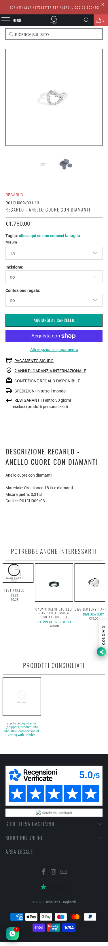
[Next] (98, 97)
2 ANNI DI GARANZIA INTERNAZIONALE (50, 371)
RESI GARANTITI (29, 400)
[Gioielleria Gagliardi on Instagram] (54, 872)
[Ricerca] (86, 20)
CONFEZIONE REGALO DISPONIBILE (47, 381)
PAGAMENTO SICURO (34, 360)
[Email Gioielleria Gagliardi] (63, 872)
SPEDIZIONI (25, 391)
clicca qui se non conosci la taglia (49, 235)
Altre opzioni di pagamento (54, 349)
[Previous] (9, 97)
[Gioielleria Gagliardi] (54, 20)
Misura (11, 242)
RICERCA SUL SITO (31, 34)
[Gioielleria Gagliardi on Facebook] (43, 872)
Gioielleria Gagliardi (60, 902)
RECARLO (14, 194)
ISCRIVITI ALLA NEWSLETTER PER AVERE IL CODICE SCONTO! (54, 7)
